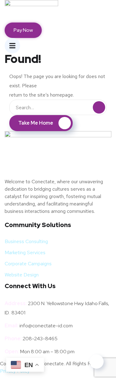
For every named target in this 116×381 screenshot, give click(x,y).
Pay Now (23, 30)
